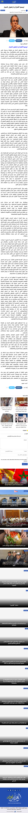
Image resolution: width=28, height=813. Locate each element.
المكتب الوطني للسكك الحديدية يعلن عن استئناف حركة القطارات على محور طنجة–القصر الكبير (14, 702)
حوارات (26, 628)
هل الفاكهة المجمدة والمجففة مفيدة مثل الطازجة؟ (14, 723)
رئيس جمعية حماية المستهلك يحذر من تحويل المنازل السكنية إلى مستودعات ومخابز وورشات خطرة (14, 563)
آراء (26, 590)
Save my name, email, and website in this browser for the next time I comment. (14, 460)
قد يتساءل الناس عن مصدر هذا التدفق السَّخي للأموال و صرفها (14, 742)
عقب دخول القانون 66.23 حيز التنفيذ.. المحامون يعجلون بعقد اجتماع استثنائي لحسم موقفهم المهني (14, 779)
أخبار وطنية (25, 491)
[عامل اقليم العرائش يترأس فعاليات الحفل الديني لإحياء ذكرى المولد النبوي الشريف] (21, 401)
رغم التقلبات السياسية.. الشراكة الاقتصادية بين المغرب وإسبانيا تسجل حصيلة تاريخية (13, 484)
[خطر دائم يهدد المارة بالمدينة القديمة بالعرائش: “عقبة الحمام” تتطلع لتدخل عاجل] (7, 417)
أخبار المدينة (3, 10)
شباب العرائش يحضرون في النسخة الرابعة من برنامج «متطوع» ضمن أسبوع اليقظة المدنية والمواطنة (14, 681)
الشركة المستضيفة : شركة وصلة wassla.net (11, 808)
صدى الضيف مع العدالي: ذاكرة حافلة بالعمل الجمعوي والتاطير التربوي (14, 642)
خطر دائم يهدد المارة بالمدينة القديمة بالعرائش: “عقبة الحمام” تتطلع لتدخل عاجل (14, 762)
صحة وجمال (25, 708)
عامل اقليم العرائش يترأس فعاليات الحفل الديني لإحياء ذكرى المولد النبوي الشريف (14, 525)
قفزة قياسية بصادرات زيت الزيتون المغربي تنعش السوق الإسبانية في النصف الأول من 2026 (14, 662)
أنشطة (26, 668)
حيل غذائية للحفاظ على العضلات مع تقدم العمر (14, 545)
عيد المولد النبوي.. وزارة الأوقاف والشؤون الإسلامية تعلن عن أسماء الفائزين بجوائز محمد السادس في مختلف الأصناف (14, 504)
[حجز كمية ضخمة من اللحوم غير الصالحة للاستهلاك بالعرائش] (7, 401)
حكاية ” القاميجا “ (14, 605)
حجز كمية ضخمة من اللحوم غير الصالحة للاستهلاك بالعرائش (14, 624)
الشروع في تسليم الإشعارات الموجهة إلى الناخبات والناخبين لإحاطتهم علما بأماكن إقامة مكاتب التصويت (14, 583)
